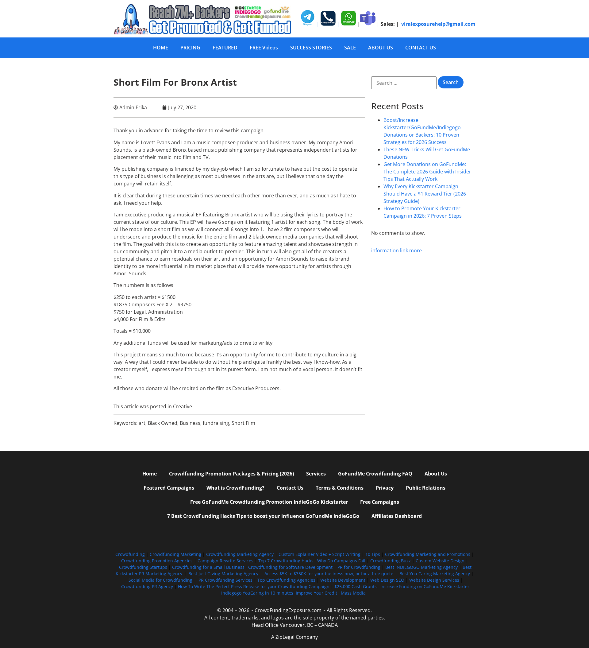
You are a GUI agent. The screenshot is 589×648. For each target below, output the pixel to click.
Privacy (385, 487)
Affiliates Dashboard (396, 516)
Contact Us (290, 487)
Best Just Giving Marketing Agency (223, 573)
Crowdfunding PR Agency (147, 586)
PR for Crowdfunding (358, 567)
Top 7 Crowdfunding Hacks (286, 561)
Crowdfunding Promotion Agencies (157, 561)
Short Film (243, 423)
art (142, 423)
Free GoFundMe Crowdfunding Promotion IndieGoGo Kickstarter (269, 502)
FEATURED (225, 47)
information (385, 250)
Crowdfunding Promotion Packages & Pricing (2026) (231, 473)
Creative (182, 406)
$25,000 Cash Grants (355, 586)
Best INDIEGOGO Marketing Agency (421, 567)
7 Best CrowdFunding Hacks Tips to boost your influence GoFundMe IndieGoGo (263, 516)
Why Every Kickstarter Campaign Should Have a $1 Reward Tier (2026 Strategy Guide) (424, 193)
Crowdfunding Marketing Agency (240, 554)
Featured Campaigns (169, 487)
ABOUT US (380, 47)
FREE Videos (264, 47)
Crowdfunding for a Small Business (208, 567)
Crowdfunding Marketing (176, 554)
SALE (350, 47)
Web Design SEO (387, 580)
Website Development (342, 580)
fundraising (216, 423)
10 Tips (372, 554)
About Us (436, 473)
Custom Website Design (440, 561)
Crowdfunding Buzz (390, 561)
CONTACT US (420, 47)
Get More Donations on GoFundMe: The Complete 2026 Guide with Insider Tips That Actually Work (427, 171)
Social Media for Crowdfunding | (163, 580)
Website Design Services (434, 580)
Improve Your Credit (317, 593)
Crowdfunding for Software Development (290, 567)
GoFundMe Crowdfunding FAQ (375, 473)
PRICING (190, 47)
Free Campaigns (379, 502)
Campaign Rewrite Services (225, 561)
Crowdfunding (130, 554)
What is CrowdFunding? (235, 487)
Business (190, 423)
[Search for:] (404, 82)
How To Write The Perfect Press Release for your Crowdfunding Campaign (253, 586)
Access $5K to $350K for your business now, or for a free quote (328, 573)
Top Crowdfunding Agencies (286, 580)
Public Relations (425, 487)
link (404, 250)
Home (149, 473)
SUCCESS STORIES (311, 47)
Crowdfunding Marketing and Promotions (427, 554)
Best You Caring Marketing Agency (434, 573)
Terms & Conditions (340, 487)
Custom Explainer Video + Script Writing (319, 554)
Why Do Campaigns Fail (341, 561)
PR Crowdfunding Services (225, 580)
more (415, 250)
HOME (160, 47)
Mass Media (353, 593)
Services (316, 473)
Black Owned (162, 423)
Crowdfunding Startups (143, 567)
